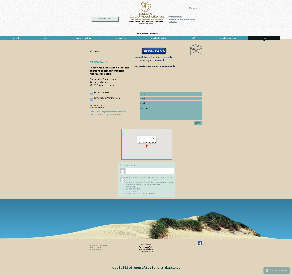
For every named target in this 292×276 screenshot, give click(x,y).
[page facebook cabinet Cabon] (200, 243)
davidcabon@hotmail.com (107, 97)
